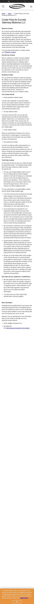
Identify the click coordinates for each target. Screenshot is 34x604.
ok (17, 601)
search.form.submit (3, 6)
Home (3, 13)
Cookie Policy (24, 598)
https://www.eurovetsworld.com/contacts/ (18, 328)
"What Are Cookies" (10, 52)
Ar (9, 1)
